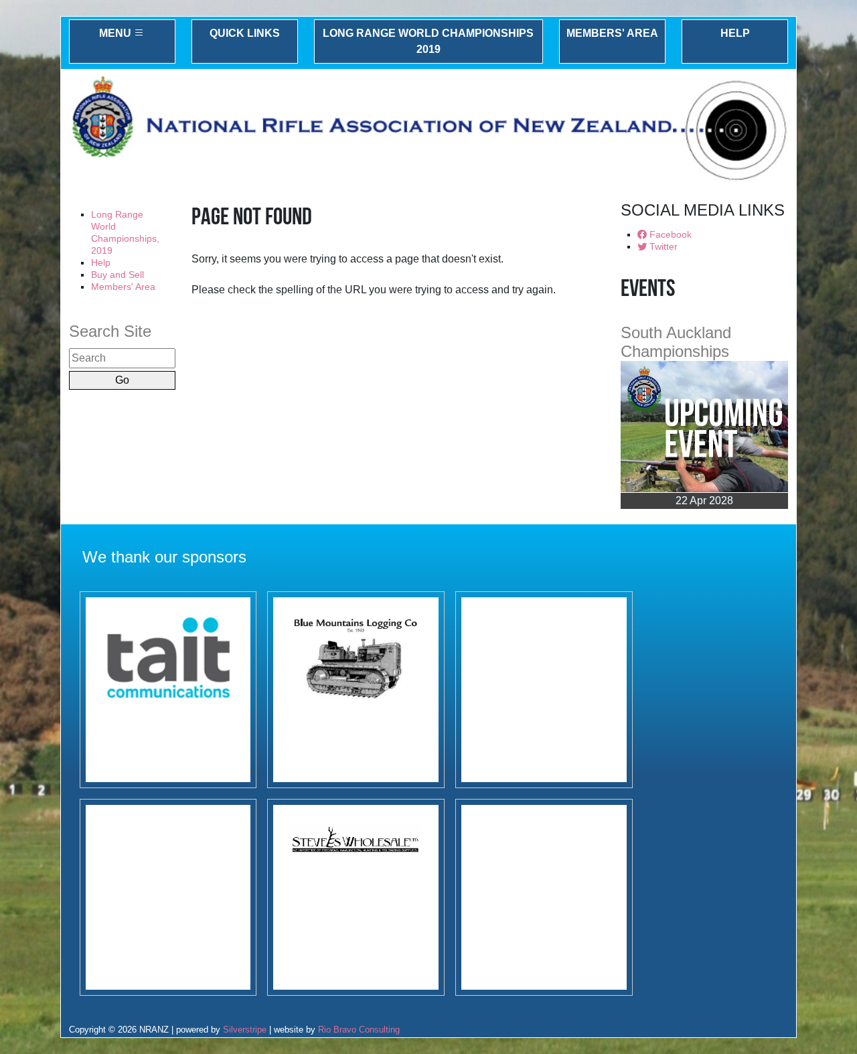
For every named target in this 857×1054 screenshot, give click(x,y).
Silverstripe (244, 1030)
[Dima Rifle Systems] (544, 689)
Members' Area (612, 33)
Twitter (662, 246)
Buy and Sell (117, 274)
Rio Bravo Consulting (359, 1030)
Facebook (669, 234)
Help (735, 33)
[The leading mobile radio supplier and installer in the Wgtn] (168, 689)
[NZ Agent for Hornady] (356, 897)
